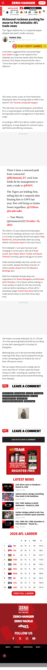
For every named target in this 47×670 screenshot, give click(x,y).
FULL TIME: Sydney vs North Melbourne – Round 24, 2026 (27, 504)
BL (14, 555)
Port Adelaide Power (9, 398)
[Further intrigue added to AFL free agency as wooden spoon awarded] (8, 515)
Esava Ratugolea (24, 279)
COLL (15, 583)
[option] (14, 11)
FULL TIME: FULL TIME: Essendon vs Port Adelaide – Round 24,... (30, 522)
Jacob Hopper (31, 102)
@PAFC (28, 185)
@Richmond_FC (16, 177)
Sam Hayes (14, 253)
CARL (15, 587)
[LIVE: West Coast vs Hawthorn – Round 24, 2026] (8, 488)
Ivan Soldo (7, 54)
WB (14, 578)
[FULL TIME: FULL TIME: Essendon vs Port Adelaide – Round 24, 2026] (8, 524)
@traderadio (14, 210)
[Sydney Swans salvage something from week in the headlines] (8, 497)
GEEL (15, 564)
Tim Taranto (15, 102)
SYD (14, 551)
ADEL (15, 569)
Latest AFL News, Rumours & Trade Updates (16, 396)
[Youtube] (34, 638)
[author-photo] (23, 418)
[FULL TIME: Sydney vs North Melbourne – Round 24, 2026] (8, 506)
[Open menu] (3, 3)
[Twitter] (20, 638)
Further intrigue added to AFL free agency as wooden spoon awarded (30, 513)
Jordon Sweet (15, 268)
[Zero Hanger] (23, 3)
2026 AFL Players (8, 393)
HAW (15, 560)
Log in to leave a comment (23, 439)
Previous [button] (4, 11)
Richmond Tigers (29, 401)
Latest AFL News (22, 398)
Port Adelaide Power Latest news (13, 401)
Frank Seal (15, 37)
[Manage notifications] (4, 656)
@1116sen (32, 207)
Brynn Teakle (26, 253)
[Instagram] (27, 638)
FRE (14, 546)
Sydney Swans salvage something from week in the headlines (30, 495)
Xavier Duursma (25, 290)
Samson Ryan (18, 242)
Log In (42, 3)
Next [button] (44, 11)
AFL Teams (34, 396)
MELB (15, 574)
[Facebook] (13, 638)
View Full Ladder (23, 593)
